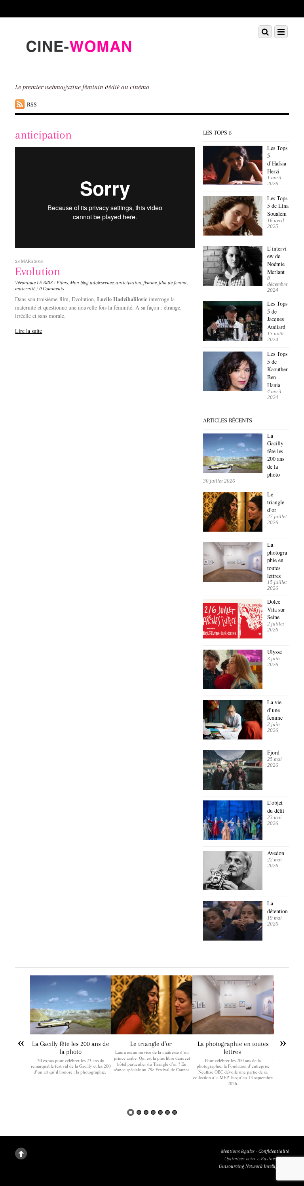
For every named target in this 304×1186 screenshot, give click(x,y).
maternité (25, 288)
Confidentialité (273, 1151)
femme (150, 282)
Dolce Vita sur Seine (276, 609)
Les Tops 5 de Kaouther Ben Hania (277, 369)
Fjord (273, 752)
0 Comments (51, 288)
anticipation (128, 282)
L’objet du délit (275, 806)
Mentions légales (238, 1151)
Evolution (37, 271)
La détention (277, 907)
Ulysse (274, 652)
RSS (32, 104)
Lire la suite (28, 331)
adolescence (102, 282)
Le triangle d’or (275, 501)
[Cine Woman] (78, 66)
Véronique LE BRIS (34, 282)
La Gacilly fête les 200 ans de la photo (275, 455)
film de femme (173, 282)
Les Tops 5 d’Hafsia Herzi (277, 159)
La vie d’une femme (275, 709)
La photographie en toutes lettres (277, 560)
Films (62, 282)
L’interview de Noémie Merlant (277, 260)
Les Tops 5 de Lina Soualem (278, 205)
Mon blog (79, 282)
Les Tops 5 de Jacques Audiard (277, 315)
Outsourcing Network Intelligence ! (254, 1166)
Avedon (276, 853)
